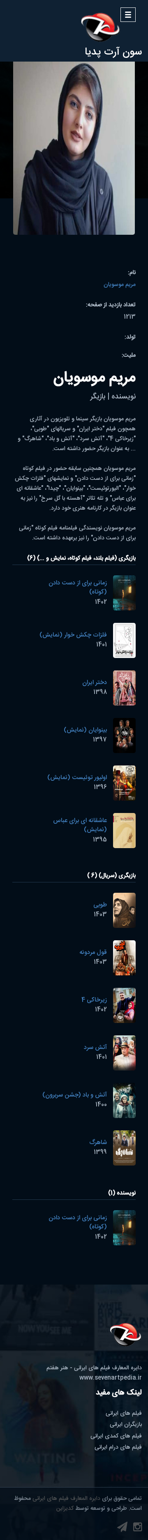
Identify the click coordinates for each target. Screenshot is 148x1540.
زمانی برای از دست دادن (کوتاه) (78, 588)
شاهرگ (98, 1142)
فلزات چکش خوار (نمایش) (73, 635)
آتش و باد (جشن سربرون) (74, 1095)
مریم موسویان (120, 285)
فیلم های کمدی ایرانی (116, 1436)
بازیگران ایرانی (126, 1425)
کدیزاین (65, 1509)
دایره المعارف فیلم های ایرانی (66, 1499)
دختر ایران (94, 682)
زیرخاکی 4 (94, 1000)
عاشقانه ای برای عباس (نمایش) (80, 825)
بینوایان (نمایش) (85, 730)
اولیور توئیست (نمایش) (77, 777)
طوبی (100, 905)
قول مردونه (93, 952)
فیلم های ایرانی (124, 1413)
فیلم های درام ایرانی (118, 1447)
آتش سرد (95, 1047)
